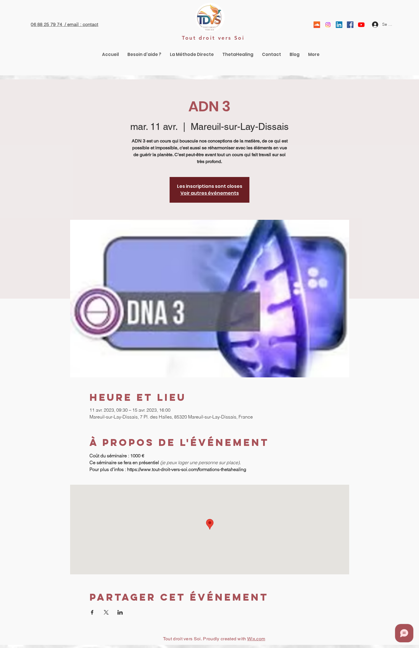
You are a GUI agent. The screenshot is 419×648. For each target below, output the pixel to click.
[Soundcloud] (317, 24)
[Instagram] (328, 24)
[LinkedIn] (339, 24)
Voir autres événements (209, 193)
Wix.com (256, 638)
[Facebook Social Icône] (350, 24)
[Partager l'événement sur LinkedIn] (120, 612)
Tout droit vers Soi (213, 38)
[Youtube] (361, 24)
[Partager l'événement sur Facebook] (92, 612)
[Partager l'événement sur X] (106, 612)
